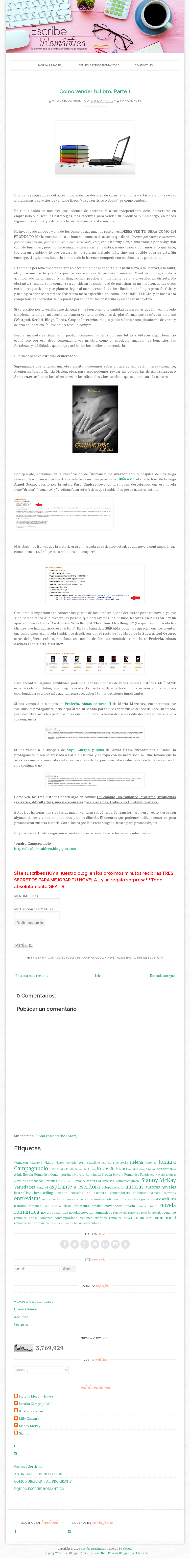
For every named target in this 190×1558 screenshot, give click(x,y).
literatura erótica (88, 1205)
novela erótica (147, 1206)
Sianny (24, 1433)
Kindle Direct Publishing (81, 1169)
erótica (71, 1199)
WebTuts (61, 1553)
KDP (52, 1169)
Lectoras (21, 1324)
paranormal (120, 1212)
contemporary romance (128, 1193)
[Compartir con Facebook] (30, 945)
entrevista (170, 1193)
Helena (136, 1162)
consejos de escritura (88, 1193)
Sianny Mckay (29, 1425)
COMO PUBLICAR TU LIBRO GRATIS (43, 1481)
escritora (120, 1199)
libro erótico (52, 1206)
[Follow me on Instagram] (115, 1244)
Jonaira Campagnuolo (72, 101)
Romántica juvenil (128, 1181)
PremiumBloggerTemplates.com (128, 1553)
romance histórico (93, 1218)
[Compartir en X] (25, 945)
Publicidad (64, 1181)
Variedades (24, 1187)
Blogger (127, 1548)
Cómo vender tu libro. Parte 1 (95, 91)
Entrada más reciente (31, 975)
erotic (46, 1199)
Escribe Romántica (93, 1548)
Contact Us (144, 65)
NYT (166, 1169)
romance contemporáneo (58, 1218)
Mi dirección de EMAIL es (33, 909)
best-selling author (50, 1192)
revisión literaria (151, 1212)
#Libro (49, 1162)
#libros (60, 1162)
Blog (116, 1162)
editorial (155, 1193)
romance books (26, 1218)
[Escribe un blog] (21, 945)
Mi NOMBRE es (26, 895)
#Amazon (21, 1162)
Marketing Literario (120, 957)
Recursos (21, 1316)
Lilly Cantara (29, 1418)
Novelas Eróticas (166, 1174)
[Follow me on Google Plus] (84, 1244)
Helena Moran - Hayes (36, 1396)
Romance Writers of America (93, 1181)
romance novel (120, 1218)
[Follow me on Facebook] (64, 1244)
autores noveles (160, 1187)
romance (169, 1212)
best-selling (22, 1193)
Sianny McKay (159, 1180)
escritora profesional (143, 1199)
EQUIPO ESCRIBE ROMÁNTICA (98, 65)
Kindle (61, 1169)
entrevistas (27, 1198)
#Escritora (36, 1162)
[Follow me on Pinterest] (95, 1244)
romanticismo (24, 1223)
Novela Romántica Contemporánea (48, 1175)
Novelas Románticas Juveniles (35, 1181)
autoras (134, 1186)
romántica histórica (61, 1223)
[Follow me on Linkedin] (105, 1244)
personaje (134, 1212)
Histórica (150, 1162)
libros (67, 1206)
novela (129, 1205)
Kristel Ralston (111, 1169)
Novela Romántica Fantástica (134, 1175)
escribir (107, 1199)
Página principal (50, 65)
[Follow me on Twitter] (74, 1244)
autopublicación (113, 1187)
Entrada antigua (162, 975)
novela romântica (54, 1212)
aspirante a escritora (74, 1186)
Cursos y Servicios (28, 1466)
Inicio (99, 975)
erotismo (58, 1199)
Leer (129, 1169)
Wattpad (42, 1187)
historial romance (27, 1206)
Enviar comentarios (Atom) (56, 1135)
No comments (130, 101)
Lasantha (99, 1553)
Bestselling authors (99, 1162)
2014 (82, 1162)
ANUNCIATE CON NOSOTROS (38, 1473)
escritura (167, 1199)
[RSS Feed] (125, 1244)
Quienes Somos (26, 1309)
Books (124, 1162)
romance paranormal (155, 1217)
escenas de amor (88, 1199)
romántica (41, 1223)
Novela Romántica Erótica (93, 1175)
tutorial (78, 1223)
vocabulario (92, 1223)
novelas (74, 1212)
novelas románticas (96, 1212)
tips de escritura (150, 957)
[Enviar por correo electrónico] (16, 945)
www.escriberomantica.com (35, 1301)
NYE (160, 1169)
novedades (113, 1205)
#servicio (71, 1162)
